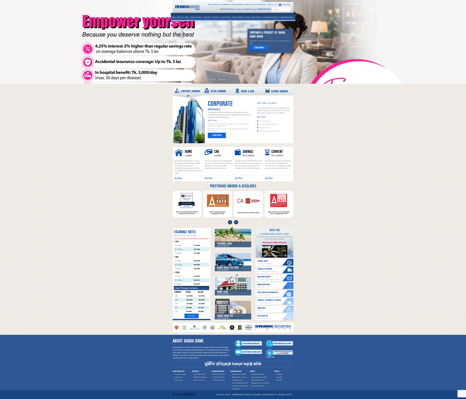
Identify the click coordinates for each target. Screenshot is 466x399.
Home (173, 17)
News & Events (256, 17)
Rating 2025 (273, 4)
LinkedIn (279, 380)
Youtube (279, 377)
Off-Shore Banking (200, 377)
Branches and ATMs (239, 374)
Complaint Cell (237, 380)
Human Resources (286, 17)
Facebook (279, 374)
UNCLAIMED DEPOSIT (264, 276)
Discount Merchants (274, 242)
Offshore (216, 17)
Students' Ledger (180, 374)
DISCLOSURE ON (262, 316)
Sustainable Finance (270, 17)
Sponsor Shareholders (259, 377)
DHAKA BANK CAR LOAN (228, 267)
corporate (207, 17)
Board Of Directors (258, 380)
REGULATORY (261, 308)
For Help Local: (243, 9)
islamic (247, 17)
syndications (226, 17)
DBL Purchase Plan (258, 386)
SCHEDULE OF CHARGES (264, 269)
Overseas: (261, 9)
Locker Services (199, 380)
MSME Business (196, 17)
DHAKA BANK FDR (225, 315)
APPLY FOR (274, 230)
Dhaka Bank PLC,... (219, 374)
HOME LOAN (222, 291)
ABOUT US (180, 17)
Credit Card (178, 377)
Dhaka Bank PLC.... (219, 377)
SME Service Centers (239, 377)
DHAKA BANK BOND (263, 284)
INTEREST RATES (262, 261)
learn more (259, 47)
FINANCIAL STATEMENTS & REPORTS (269, 300)
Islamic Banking (199, 374)
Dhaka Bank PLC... (219, 380)
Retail (187, 17)
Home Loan (178, 380)
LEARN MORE (216, 135)
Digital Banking (237, 17)
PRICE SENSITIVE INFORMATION (267, 292)
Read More (178, 178)
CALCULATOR (223, 246)
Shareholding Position (240, 383)
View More (191, 316)
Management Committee (260, 383)
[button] (230, 222)
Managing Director (258, 374)
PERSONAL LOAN (224, 243)
